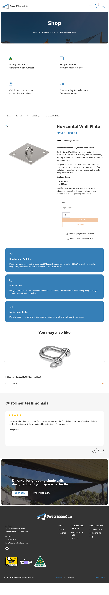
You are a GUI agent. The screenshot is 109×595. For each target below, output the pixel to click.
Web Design (59, 577)
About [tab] (59, 141)
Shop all (19, 116)
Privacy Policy (100, 577)
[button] (6, 126)
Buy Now (80, 225)
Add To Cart (80, 220)
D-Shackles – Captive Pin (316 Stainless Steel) (23, 377)
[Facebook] (7, 548)
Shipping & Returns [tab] (71, 141)
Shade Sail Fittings (48, 33)
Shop (35, 33)
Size (64, 203)
